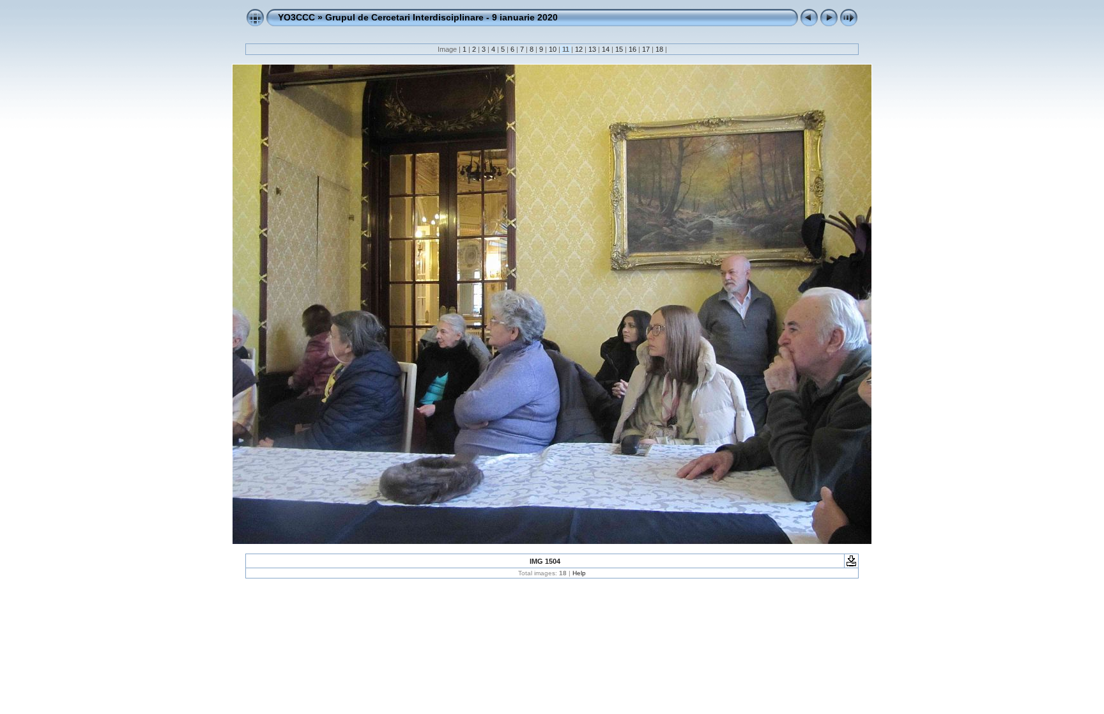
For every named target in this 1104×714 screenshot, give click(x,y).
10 (552, 49)
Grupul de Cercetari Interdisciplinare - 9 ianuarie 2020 (441, 17)
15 (619, 49)
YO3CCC (296, 17)
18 (659, 49)
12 (579, 49)
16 (632, 49)
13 (592, 49)
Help (579, 573)
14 (605, 49)
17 (646, 49)
